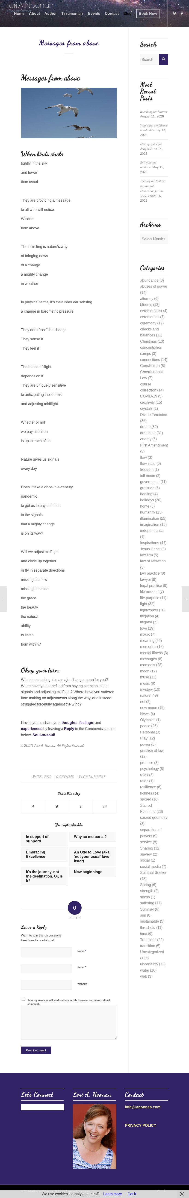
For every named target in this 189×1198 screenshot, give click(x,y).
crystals (146, 408)
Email (81, 967)
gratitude (147, 488)
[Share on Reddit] (104, 806)
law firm (146, 555)
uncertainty (149, 964)
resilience (148, 787)
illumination (149, 518)
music (145, 683)
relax (144, 775)
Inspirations (149, 543)
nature (145, 695)
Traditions (148, 940)
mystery (146, 689)
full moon (147, 476)
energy (145, 439)
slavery (146, 854)
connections (150, 360)
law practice (150, 573)
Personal (147, 732)
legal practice (151, 586)
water (144, 970)
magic (145, 634)
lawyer (145, 580)
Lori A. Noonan (94, 777)
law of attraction (153, 561)
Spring (145, 885)
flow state (148, 463)
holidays (147, 500)
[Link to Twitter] (174, 13)
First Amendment (154, 445)
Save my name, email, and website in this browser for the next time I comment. (68, 1002)
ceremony (148, 323)
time (143, 934)
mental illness (151, 653)
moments (147, 665)
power (145, 744)
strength (146, 891)
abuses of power (153, 286)
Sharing (146, 848)
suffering (147, 903)
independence (152, 531)
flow (143, 457)
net (142, 702)
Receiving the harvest (153, 111)
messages (148, 659)
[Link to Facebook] (181, 13)
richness (147, 793)
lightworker (149, 610)
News (145, 714)
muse (144, 677)
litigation (147, 616)
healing (146, 494)
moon (144, 671)
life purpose (149, 598)
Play (144, 738)
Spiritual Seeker (153, 873)
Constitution (150, 366)
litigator (146, 622)
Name (81, 951)
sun (143, 915)
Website (82, 983)
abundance (149, 280)
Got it (131, 1194)
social (145, 860)
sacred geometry (153, 817)
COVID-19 (148, 396)
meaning (147, 641)
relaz (144, 781)
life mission (149, 592)
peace (145, 726)
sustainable (149, 921)
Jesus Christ (150, 549)
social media (150, 866)
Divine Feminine (153, 415)
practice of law (152, 750)
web (143, 976)
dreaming (148, 433)
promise (146, 763)
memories (148, 647)
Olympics (147, 720)
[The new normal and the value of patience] (3, 599)
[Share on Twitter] (57, 806)
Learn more (112, 1194)
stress (145, 897)
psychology (149, 769)
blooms (146, 305)
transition (147, 946)
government (149, 482)
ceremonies (149, 317)
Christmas (148, 341)
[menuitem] (19, 13)
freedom (147, 469)
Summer (147, 909)
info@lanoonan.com (142, 1107)
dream (145, 427)
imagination (149, 525)
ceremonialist (151, 311)
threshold (147, 928)
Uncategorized (152, 952)
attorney (146, 299)
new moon (148, 708)
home (144, 506)
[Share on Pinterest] (81, 806)
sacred (145, 799)
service (146, 842)
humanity (147, 512)
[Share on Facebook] (33, 806)
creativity (147, 402)
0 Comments (65, 777)
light (143, 604)
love (143, 628)
